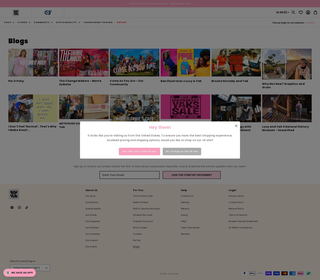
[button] (19, 273)
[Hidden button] (305, 240)
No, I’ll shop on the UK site (182, 151)
